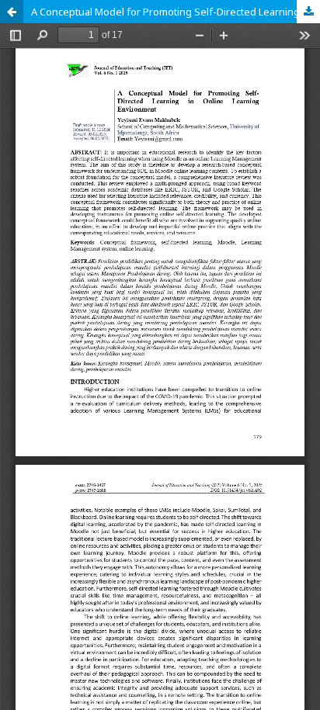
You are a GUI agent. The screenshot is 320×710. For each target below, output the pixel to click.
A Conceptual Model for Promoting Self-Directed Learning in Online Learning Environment (175, 12)
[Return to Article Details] (11, 11)
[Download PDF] (308, 11)
